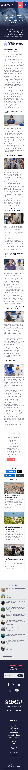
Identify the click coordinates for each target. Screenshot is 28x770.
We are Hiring (14, 730)
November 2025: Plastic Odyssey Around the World (16, 629)
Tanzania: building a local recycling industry (15, 648)
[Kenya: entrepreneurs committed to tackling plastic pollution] (3, 642)
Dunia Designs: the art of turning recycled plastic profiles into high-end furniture (15, 622)
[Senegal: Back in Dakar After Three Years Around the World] (3, 603)
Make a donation (14, 728)
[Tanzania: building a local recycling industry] (3, 648)
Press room (14, 715)
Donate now (4, 1)
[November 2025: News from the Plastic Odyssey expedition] (3, 635)
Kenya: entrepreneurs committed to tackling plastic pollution (15, 642)
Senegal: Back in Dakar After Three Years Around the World (14, 558)
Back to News (6, 655)
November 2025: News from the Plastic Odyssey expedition (15, 635)
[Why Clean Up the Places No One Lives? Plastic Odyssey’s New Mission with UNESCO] (3, 609)
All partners (14, 757)
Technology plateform (14, 735)
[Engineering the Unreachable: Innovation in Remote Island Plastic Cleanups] (3, 596)
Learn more (11, 459)
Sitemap (18, 766)
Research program (14, 737)
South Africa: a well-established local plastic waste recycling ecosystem (15, 616)
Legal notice (11, 766)
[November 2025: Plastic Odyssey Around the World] (3, 629)
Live (20, 5)
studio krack (21, 768)
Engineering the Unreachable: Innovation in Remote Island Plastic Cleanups (14, 527)
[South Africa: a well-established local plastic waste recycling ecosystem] (3, 616)
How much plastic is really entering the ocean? (13, 496)
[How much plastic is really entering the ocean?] (3, 590)
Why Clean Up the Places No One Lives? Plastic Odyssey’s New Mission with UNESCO (15, 609)
